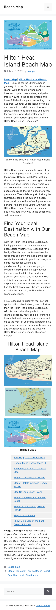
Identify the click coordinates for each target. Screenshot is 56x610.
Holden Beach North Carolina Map (30, 470)
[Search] (48, 591)
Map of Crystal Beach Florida (29, 477)
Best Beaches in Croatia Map (23, 575)
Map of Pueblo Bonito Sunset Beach (30, 499)
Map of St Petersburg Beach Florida (29, 508)
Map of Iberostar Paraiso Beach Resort (29, 571)
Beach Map (13, 7)
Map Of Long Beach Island (28, 492)
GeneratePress (43, 605)
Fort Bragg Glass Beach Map (29, 457)
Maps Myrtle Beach (24, 515)
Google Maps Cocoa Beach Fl (30, 463)
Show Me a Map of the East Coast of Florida (29, 523)
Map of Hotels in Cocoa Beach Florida (30, 485)
